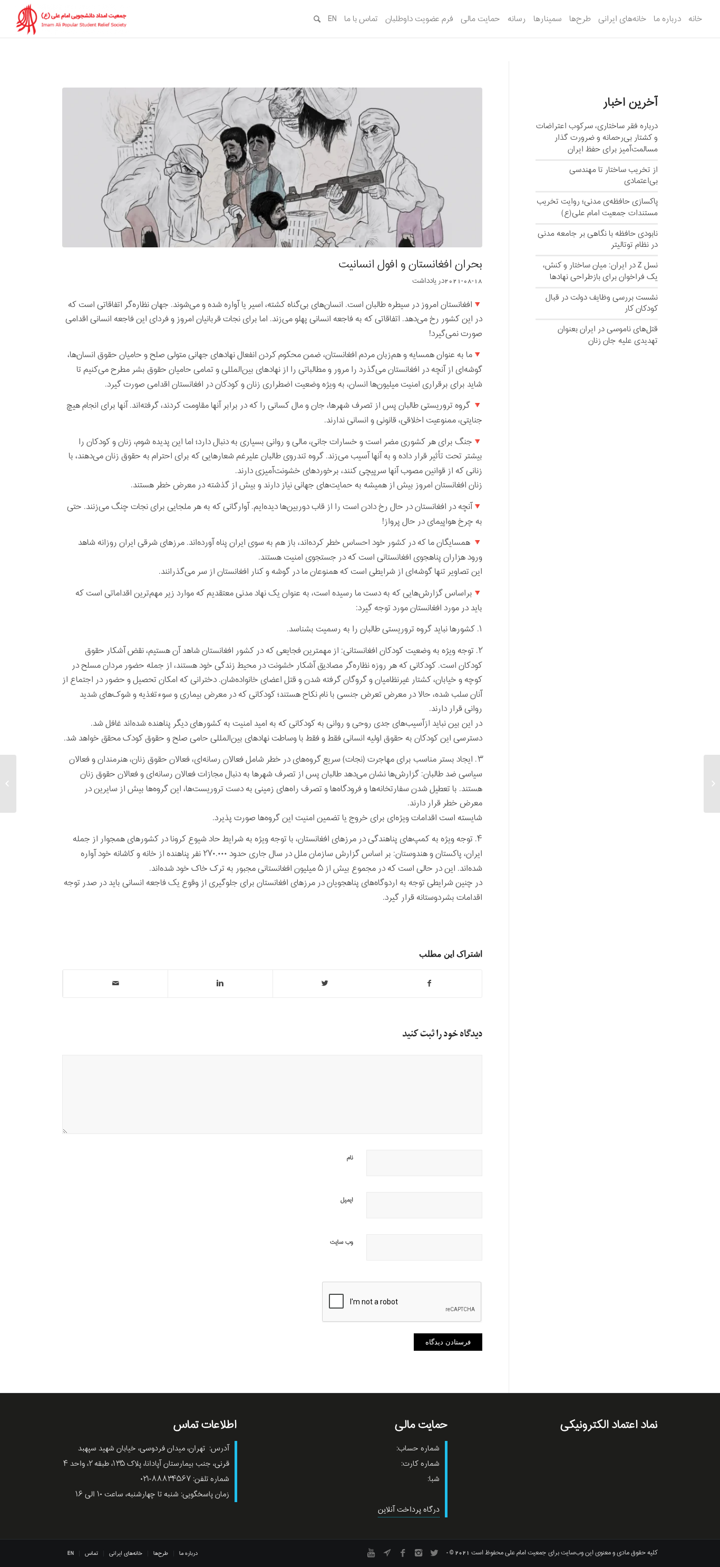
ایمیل (346, 1200)
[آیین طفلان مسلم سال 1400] (712, 784)
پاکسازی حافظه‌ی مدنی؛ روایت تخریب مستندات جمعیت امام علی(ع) (597, 207)
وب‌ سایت (341, 1242)
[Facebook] (403, 1553)
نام (350, 1157)
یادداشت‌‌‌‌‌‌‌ (424, 280)
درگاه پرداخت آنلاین (409, 1510)
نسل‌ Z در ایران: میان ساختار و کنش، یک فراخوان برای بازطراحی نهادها (600, 271)
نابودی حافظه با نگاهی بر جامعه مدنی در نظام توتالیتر (598, 239)
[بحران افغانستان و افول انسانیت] (272, 167)
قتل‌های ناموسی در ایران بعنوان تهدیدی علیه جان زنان (608, 335)
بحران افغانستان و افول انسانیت (410, 264)
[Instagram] (418, 1553)
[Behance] (387, 1553)
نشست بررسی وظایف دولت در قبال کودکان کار (602, 303)
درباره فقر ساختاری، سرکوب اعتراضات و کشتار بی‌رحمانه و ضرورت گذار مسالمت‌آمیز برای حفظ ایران (597, 138)
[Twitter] (434, 1553)
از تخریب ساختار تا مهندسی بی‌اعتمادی (613, 175)
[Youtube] (371, 1553)
